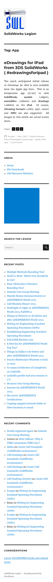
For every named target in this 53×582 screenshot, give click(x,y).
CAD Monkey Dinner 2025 (21, 303)
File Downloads (15, 169)
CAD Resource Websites (20, 173)
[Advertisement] (22, 206)
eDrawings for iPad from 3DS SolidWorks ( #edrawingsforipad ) (26, 67)
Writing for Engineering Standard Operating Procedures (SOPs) (26, 494)
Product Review (37, 136)
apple (38, 139)
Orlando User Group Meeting (23, 291)
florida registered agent (20, 431)
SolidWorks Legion (20, 34)
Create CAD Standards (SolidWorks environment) (23, 458)
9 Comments (16, 142)
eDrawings (28, 139)
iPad (43, 139)
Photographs (16, 139)
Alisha (10, 446)
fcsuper (11, 136)
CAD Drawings (15, 454)
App (6, 142)
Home (10, 165)
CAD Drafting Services (19, 478)
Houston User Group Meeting (23, 383)
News (6, 139)
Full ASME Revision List (20, 339)
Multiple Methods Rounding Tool (25, 271)
